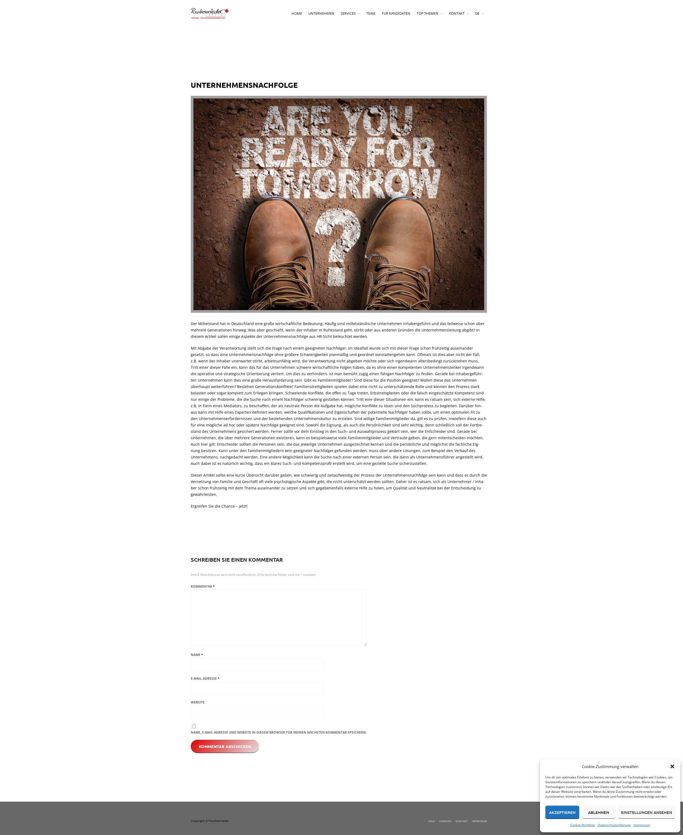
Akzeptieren (562, 812)
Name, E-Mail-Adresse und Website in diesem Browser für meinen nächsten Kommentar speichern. (279, 732)
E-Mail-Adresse (205, 678)
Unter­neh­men (321, 13)
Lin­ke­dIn (445, 821)
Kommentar (203, 586)
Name (197, 654)
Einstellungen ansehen (646, 812)
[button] (672, 766)
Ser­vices (348, 13)
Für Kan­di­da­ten (396, 13)
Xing (431, 821)
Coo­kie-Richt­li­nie (582, 825)
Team (370, 13)
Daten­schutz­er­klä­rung (614, 825)
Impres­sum (641, 825)
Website (198, 702)
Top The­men (427, 13)
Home (297, 13)
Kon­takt (456, 13)
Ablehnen (598, 812)
